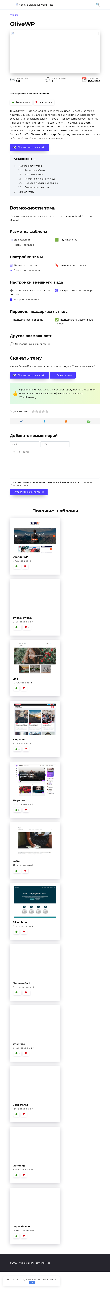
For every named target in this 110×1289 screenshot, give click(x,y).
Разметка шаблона (34, 170)
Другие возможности (36, 187)
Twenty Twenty (22, 617)
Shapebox (19, 800)
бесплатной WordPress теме (76, 216)
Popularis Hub (21, 1226)
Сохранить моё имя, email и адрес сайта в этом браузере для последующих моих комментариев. (52, 483)
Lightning (19, 1165)
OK (32, 1282)
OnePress (19, 1044)
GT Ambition (20, 922)
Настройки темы (33, 174)
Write (16, 861)
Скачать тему (26, 192)
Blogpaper (19, 739)
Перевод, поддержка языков (41, 183)
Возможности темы (30, 166)
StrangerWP (20, 557)
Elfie (15, 678)
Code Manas (20, 1104)
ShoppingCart (21, 983)
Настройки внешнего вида (39, 179)
